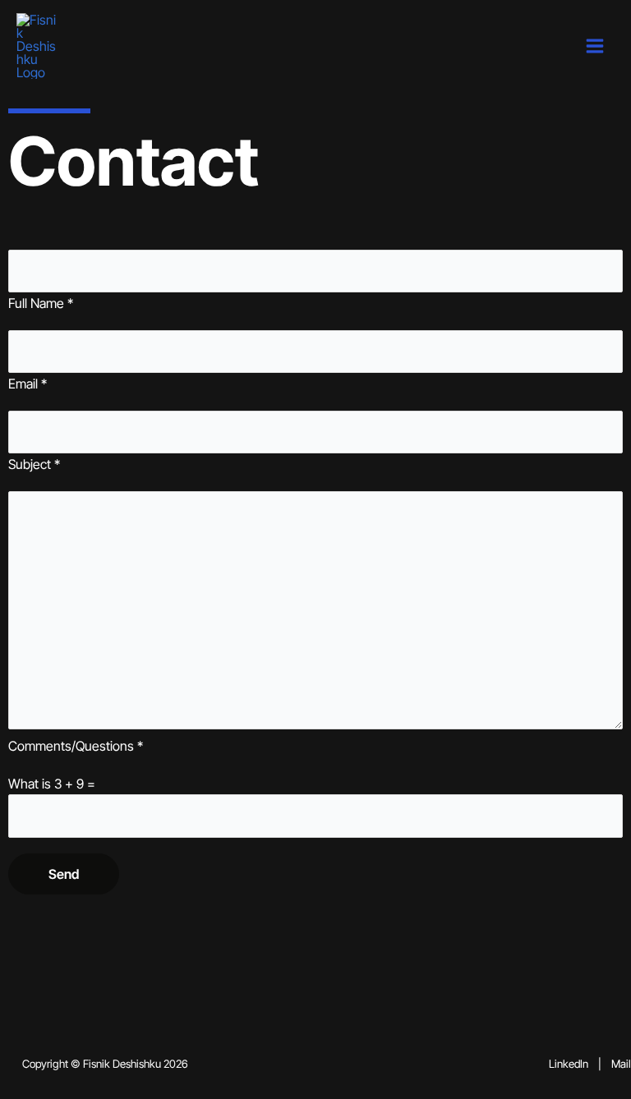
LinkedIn (568, 1063)
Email (27, 383)
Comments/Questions (75, 746)
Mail (621, 1063)
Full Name (40, 303)
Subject (34, 464)
